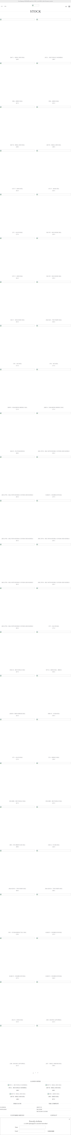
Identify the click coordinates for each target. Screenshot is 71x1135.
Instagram (3, 1109)
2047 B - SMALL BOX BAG (17, 145)
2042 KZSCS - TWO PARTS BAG (17, 888)
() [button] (66, 6)
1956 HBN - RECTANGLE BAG (17, 801)
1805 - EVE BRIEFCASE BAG (17, 845)
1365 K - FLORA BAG (53, 845)
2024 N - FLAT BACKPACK (17, 451)
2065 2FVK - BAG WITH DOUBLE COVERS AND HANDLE (54, 451)
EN (5, 6)
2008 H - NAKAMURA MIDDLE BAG (17, 407)
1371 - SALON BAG (17, 232)
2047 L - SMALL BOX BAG (17, 57)
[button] (69, 6)
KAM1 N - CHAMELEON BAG (54, 976)
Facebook (3, 1107)
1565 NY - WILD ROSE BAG (53, 232)
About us (39, 1107)
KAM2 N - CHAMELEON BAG (54, 495)
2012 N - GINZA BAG (17, 1020)
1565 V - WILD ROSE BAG (17, 320)
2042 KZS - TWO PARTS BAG (54, 320)
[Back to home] (35, 6)
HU (2, 6)
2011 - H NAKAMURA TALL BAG (17, 932)
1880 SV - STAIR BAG (54, 713)
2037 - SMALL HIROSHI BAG (54, 1063)
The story (39, 1109)
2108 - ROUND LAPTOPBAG (53, 1020)
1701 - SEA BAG (17, 363)
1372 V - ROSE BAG (17, 188)
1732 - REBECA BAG (53, 757)
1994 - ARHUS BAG (17, 101)
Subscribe (51, 1131)
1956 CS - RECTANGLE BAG (17, 670)
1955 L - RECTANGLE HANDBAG (54, 57)
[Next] (37, 1072)
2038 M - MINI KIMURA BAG (17, 713)
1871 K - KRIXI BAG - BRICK (54, 670)
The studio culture (42, 1111)
